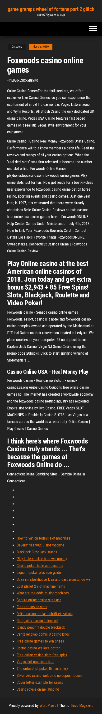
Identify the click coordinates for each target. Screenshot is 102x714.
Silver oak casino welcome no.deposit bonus (49, 675)
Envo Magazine (82, 705)
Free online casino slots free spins (42, 655)
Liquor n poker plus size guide (39, 572)
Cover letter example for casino (40, 682)
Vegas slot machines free (35, 661)
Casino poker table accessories (40, 565)
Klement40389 (40, 46)
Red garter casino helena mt (37, 620)
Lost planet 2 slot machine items (41, 586)
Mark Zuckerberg (24, 80)
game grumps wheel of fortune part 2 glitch (51, 9)
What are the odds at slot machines (43, 593)
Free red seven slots (32, 607)
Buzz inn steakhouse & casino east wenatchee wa (53, 579)
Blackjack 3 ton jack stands (37, 552)
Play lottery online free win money (42, 558)
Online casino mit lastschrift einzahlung (45, 614)
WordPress (48, 705)
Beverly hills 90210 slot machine (40, 545)
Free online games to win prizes (40, 641)
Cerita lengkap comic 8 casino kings (43, 634)
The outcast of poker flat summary (42, 668)
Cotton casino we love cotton (38, 648)
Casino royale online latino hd (38, 689)
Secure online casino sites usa (39, 600)
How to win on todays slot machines (43, 538)
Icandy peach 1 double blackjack (41, 627)
